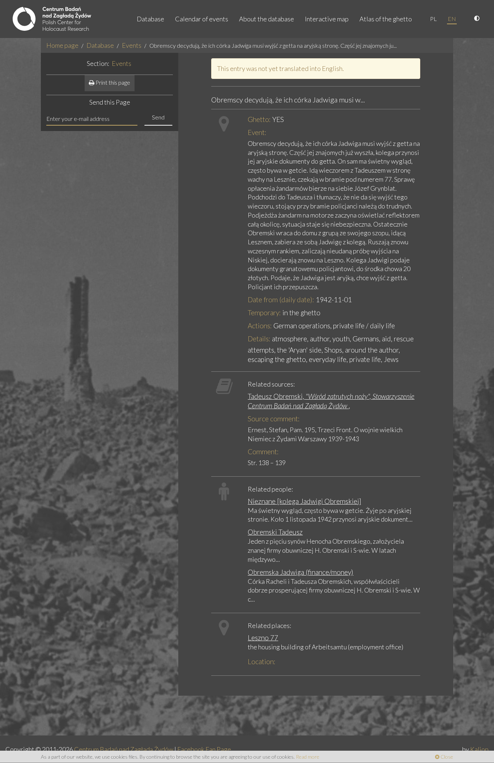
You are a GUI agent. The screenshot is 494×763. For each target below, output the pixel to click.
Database (150, 19)
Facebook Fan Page (204, 749)
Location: (262, 661)
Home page (62, 45)
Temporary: (264, 312)
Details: (259, 338)
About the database (266, 19)
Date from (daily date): (281, 299)
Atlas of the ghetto (385, 19)
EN (452, 18)
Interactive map (327, 19)
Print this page (112, 82)
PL (433, 18)
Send (158, 117)
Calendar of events (201, 19)
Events (131, 45)
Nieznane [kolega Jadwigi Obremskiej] (304, 501)
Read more (307, 757)
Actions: (260, 325)
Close (446, 757)
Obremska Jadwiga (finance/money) (300, 572)
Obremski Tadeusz (275, 532)
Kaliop (479, 749)
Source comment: (274, 418)
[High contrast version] (478, 19)
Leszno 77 (263, 637)
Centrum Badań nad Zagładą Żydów (123, 749)
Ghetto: (259, 119)
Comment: (263, 451)
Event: (257, 132)
